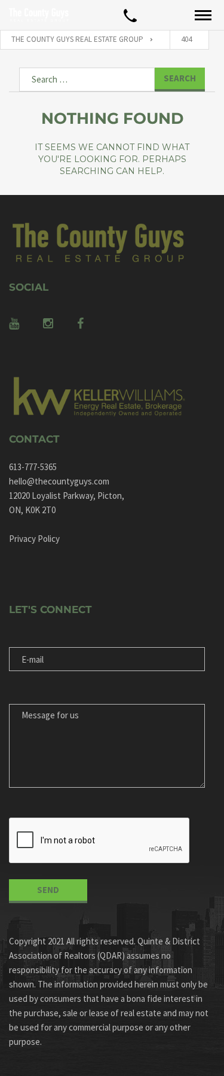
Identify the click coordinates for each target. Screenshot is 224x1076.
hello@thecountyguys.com (59, 481)
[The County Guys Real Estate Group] (39, 15)
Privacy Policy (34, 538)
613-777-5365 (33, 467)
